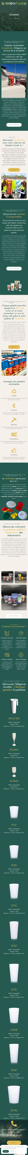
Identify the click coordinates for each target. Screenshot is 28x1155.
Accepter (5, 1151)
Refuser (12, 1151)
